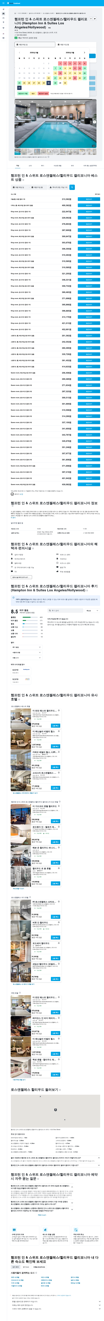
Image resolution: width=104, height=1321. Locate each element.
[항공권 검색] (3, 9)
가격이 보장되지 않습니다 (64, 1295)
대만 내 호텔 (45, 1277)
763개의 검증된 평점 (29, 38)
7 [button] (38, 68)
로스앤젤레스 (46, 13)
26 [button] (29, 83)
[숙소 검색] (3, 14)
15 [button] (44, 73)
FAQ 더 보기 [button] (42, 1215)
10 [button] (19, 73)
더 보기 (13, 517)
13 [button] (34, 73)
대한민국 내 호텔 (46, 1280)
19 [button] (29, 78)
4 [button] (24, 68)
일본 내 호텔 (75, 1280)
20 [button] (34, 78)
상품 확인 (56, 726)
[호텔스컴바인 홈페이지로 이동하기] (13, 3)
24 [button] (19, 83)
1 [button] (43, 63)
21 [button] (39, 78)
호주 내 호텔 (15, 1277)
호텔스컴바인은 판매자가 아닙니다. (25, 1301)
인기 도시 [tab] (26, 1267)
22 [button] (44, 78)
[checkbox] (21, 671)
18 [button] (24, 78)
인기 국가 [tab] (16, 1267)
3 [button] (19, 68)
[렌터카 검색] (3, 18)
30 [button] (49, 83)
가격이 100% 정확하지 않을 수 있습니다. (26, 1309)
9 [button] (48, 68)
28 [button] (39, 83)
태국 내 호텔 (45, 1286)
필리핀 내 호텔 (45, 1283)
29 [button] (44, 83)
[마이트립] (3, 28)
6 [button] (34, 68)
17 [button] (19, 78)
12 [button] (29, 73)
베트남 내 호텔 (75, 1283)
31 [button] (19, 88)
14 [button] (39, 73)
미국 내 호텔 (15, 1283)
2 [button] (48, 63)
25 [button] (24, 83)
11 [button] (24, 73)
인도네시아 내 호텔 (17, 1280)
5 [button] (29, 68)
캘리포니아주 (32, 13)
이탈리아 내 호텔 (16, 1286)
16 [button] (49, 73)
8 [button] (43, 68)
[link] (25, 793)
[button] (3, 3)
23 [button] (49, 78)
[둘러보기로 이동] (3, 22)
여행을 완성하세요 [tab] (39, 1267)
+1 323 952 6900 (21, 35)
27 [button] (34, 83)
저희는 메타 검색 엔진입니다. (22, 1305)
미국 (19, 13)
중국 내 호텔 (75, 1277)
